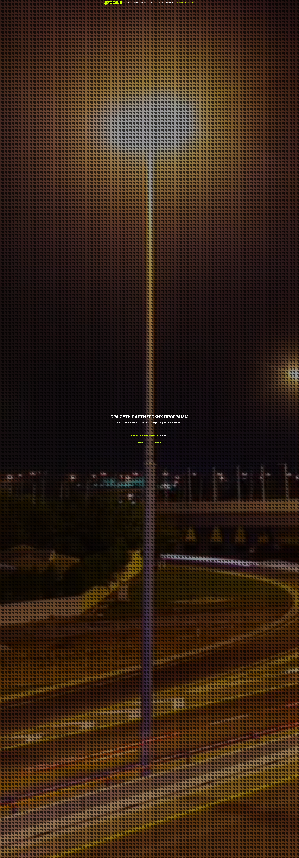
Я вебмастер (140, 442)
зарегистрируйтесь (144, 435)
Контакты (169, 2)
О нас (130, 2)
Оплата (161, 2)
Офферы (150, 2)
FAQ (156, 2)
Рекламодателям (140, 2)
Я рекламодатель (158, 442)
